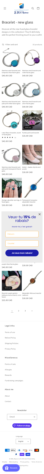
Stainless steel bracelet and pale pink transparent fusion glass (11, 169)
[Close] (40, 214)
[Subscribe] (34, 417)
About (7, 396)
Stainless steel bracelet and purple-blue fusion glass (11, 263)
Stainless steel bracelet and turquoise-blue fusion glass (11, 71)
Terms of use (10, 332)
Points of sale (10, 364)
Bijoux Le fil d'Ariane (20, 459)
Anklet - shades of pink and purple (31, 168)
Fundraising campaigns (14, 380)
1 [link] (12, 311)
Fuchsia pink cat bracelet (30, 133)
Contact (8, 401)
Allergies (8, 370)
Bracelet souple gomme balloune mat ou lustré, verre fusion (11, 295)
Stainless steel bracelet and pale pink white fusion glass (11, 102)
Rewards (8, 375)
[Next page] (32, 311)
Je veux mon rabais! (22, 253)
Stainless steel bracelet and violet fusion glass (31, 71)
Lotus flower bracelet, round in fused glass (11, 134)
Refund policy (13, 462)
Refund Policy (10, 338)
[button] (5, 8)
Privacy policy (24, 462)
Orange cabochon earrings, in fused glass (12, 201)
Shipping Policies (11, 343)
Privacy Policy (10, 349)
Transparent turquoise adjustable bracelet (29, 201)
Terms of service (37, 462)
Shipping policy (23, 465)
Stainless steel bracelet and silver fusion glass (31, 102)
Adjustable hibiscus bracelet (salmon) (31, 294)
